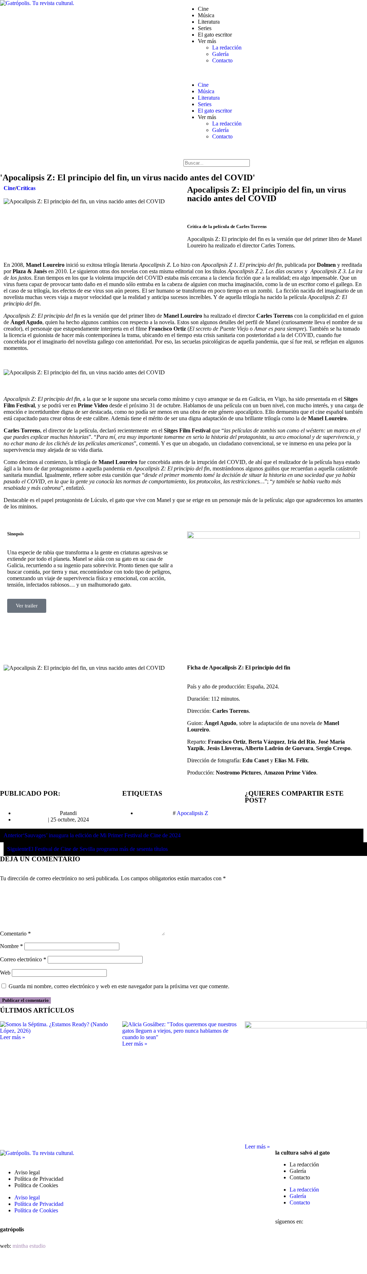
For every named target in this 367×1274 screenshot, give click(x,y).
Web (5, 973)
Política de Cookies (36, 1185)
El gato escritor (215, 35)
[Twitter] (304, 1244)
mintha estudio (29, 1246)
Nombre (11, 946)
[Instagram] (323, 1244)
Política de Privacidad (38, 1179)
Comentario (15, 933)
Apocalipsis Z (192, 813)
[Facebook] (284, 1244)
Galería (220, 54)
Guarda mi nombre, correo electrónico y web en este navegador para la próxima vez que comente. (119, 986)
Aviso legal (27, 1172)
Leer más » (12, 1037)
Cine (203, 9)
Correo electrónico (23, 959)
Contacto (222, 60)
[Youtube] (284, 1264)
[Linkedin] (342, 1244)
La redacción (227, 47)
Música (206, 15)
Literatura (209, 22)
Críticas (25, 188)
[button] (275, 73)
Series (204, 28)
